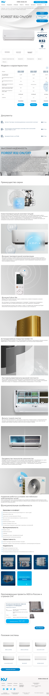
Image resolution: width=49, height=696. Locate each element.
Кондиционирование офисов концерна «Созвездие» (16, 604)
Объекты (27, 4)
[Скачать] (46, 122)
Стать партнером (41, 2)
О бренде (16, 4)
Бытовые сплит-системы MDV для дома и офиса (20, 610)
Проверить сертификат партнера (21, 686)
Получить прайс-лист (42, 17)
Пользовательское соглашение (15, 693)
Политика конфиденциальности (5, 693)
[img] (8, 562)
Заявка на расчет (42, 13)
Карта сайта (47, 693)
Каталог (3, 4)
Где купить (33, 4)
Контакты (39, 4)
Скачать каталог (10, 669)
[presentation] (37, 52)
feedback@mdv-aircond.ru (36, 683)
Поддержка (9, 4)
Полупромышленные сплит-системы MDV (20, 612)
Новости (21, 4)
